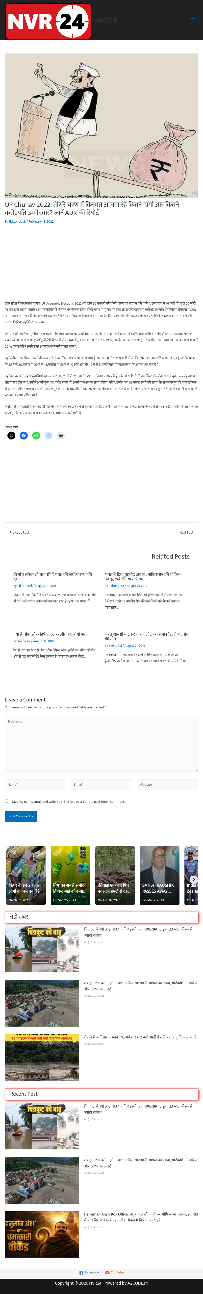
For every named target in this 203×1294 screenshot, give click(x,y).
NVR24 (106, 20)
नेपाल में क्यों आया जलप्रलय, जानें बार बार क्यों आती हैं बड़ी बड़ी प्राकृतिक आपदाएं (140, 1037)
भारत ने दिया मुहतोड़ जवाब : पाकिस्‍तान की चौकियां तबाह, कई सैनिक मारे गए (143, 577)
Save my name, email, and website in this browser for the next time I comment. (68, 801)
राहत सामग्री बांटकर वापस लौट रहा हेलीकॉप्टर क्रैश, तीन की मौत (146, 636)
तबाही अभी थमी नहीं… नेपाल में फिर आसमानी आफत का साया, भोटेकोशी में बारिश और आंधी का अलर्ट (140, 986)
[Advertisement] (101, 266)
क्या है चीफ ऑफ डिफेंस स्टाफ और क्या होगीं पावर (50, 634)
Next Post (188, 533)
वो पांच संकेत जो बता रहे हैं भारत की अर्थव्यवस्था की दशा (52, 577)
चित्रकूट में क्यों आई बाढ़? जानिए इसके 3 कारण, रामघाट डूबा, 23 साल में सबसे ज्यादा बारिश (138, 932)
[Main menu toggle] (193, 20)
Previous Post (17, 533)
